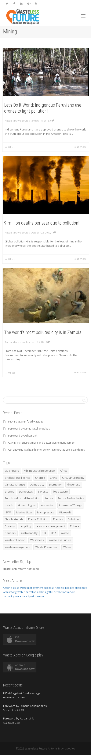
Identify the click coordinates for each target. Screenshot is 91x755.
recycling (25, 526)
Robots (74, 526)
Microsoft (65, 512)
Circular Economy (73, 478)
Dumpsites (26, 491)
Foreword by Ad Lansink (22, 435)
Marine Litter (24, 512)
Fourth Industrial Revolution (22, 498)
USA (53, 533)
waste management (17, 547)
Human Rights (27, 505)
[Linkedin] (21, 3)
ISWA (8, 512)
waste (65, 533)
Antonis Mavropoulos (61, 748)
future (49, 498)
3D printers (12, 471)
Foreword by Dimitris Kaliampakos (29, 428)
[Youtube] (35, 3)
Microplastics (45, 512)
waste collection (15, 540)
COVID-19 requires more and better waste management (41, 442)
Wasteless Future (60, 540)
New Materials (14, 519)
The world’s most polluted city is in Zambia (42, 332)
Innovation (47, 505)
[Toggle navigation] (83, 16)
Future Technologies (71, 498)
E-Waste (43, 491)
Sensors (10, 533)
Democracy (37, 484)
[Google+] (28, 3)
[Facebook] (14, 3)
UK (44, 533)
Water (67, 547)
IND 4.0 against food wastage (25, 421)
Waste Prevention (46, 547)
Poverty (10, 526)
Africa (63, 471)
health (9, 505)
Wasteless (37, 540)
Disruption (55, 484)
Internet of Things (70, 505)
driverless (73, 484)
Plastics (58, 519)
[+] (46, 72)
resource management (50, 526)
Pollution (73, 519)
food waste (60, 491)
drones (9, 491)
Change (40, 478)
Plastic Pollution (38, 519)
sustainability (29, 533)
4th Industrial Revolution (39, 471)
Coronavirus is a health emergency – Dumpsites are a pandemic (46, 449)
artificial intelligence (17, 478)
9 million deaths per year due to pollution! (41, 223)
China (53, 478)
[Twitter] (6, 3)
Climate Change (15, 484)
